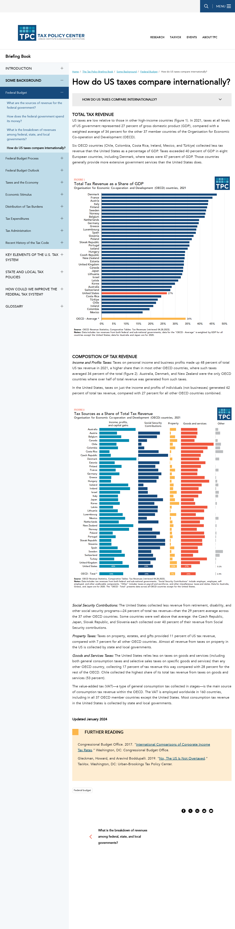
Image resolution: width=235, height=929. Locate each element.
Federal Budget (149, 72)
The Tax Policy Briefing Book (97, 72)
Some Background (127, 72)
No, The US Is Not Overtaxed (182, 758)
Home (75, 72)
